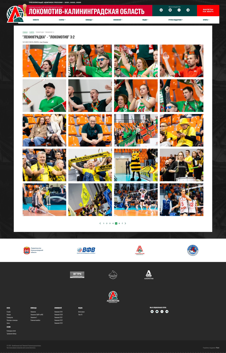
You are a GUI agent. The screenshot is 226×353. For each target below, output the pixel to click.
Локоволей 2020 (58, 315)
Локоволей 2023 (58, 323)
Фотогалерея (81, 312)
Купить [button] (205, 20)
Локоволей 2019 (58, 312)
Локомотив (33, 312)
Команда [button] (89, 20)
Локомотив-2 (34, 317)
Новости (36, 20)
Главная (25, 32)
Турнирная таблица (11, 334)
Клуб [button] (8, 308)
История (9, 315)
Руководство (10, 317)
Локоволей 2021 (58, 317)
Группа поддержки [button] (175, 20)
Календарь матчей (11, 331)
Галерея (31, 32)
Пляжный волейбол (35, 320)
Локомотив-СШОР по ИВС (37, 315)
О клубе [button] (61, 20)
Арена (8, 323)
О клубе (9, 312)
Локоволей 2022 (58, 320)
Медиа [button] (144, 20)
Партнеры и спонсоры (12, 320)
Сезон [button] (9, 327)
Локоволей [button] (117, 20)
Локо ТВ (80, 315)
